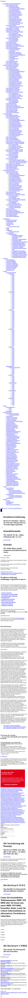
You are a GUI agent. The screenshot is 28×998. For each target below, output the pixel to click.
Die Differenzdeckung (11, 42)
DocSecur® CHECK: (6, 963)
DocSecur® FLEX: (5, 979)
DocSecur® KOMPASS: (6, 965)
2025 (13, 276)
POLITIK (11, 375)
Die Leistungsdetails (13, 33)
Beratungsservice (10, 270)
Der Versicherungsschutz (12, 47)
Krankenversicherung (11, 450)
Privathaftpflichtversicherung (12, 464)
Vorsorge (11, 309)
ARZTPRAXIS (12, 382)
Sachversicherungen (10, 475)
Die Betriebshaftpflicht (14, 7)
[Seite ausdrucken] (1, 995)
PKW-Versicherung (10, 462)
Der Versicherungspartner (12, 61)
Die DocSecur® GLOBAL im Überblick (15, 194)
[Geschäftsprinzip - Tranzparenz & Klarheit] (4, 756)
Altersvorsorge (9, 416)
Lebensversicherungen (11, 454)
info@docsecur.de (17, 508)
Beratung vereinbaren (11, 784)
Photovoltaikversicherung (12, 461)
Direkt (7, 229)
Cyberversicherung (7, 113)
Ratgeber (17, 573)
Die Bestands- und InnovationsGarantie (15, 142)
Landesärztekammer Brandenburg (19, 241)
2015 (13, 286)
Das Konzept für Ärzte (14, 226)
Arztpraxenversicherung (11, 418)
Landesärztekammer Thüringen (19, 256)
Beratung (5, 258)
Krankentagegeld (10, 448)
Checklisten (24, 992)
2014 (13, 288)
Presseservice (9, 411)
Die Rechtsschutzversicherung (16, 22)
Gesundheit (11, 291)
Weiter (2, 826)
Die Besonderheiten (13, 40)
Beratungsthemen (10, 259)
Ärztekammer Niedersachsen (18, 245)
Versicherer (11, 60)
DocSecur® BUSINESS (12, 266)
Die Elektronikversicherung (15, 19)
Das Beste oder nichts (14, 231)
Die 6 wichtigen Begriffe (12, 138)
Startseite (3, 992)
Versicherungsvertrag (14, 49)
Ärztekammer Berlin (16, 240)
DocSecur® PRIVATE (11, 267)
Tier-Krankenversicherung (12, 477)
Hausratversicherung (11, 444)
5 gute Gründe (9, 222)
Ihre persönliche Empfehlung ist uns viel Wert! (14, 728)
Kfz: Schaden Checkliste (14, 490)
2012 (13, 290)
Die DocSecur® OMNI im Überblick (14, 31)
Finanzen (11, 347)
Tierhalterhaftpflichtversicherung (13, 479)
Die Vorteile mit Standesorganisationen (15, 45)
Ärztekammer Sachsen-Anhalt (19, 253)
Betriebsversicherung (11, 430)
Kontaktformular (10, 502)
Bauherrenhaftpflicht (11, 423)
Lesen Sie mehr (6, 539)
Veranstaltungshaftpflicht (12, 481)
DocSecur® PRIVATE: (6, 973)
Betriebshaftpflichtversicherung (13, 431)
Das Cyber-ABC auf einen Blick (13, 140)
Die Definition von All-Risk (12, 29)
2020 (13, 356)
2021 (13, 281)
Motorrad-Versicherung (11, 456)
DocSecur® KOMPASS (11, 263)
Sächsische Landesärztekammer (19, 252)
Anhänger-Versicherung (11, 417)
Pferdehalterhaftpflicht (11, 458)
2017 (13, 284)
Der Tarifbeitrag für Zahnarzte (16, 35)
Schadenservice (9, 489)
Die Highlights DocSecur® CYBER (14, 149)
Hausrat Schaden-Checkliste (15, 491)
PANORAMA (12, 390)
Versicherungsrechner (14, 415)
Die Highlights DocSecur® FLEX (14, 98)
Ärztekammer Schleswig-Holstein (19, 254)
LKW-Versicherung (10, 453)
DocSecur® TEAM (10, 268)
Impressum (7, 992)
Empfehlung (9, 503)
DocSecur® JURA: (5, 982)
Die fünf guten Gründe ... (12, 43)
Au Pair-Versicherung (6, 592)
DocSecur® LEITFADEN (12, 265)
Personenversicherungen (11, 457)
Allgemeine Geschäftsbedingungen (17, 54)
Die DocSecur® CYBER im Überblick (15, 143)
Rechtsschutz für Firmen (11, 467)
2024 (13, 277)
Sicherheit (11, 329)
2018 (13, 282)
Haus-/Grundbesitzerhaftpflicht (13, 443)
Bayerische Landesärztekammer (19, 239)
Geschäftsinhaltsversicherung (13, 436)
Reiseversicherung (10, 470)
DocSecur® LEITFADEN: (7, 968)
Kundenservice (9, 494)
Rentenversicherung (10, 471)
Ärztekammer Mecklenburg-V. (19, 244)
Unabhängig (9, 230)
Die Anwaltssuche (10, 208)
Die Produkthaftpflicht (14, 10)
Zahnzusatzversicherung (7, 603)
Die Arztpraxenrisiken (11, 25)
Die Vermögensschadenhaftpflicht (16, 8)
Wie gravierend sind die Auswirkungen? (18, 161)
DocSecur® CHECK (11, 262)
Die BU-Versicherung (14, 16)
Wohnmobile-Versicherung (12, 484)
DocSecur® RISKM (11, 261)
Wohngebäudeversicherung (12, 482)
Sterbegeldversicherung (11, 476)
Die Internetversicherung (14, 21)
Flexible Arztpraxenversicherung (10, 65)
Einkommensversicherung (12, 432)
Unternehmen (6, 218)
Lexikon (19, 992)
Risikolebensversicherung (12, 473)
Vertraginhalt (12, 57)
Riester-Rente (9, 472)
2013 (13, 289)
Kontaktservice (9, 498)
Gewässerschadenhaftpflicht (12, 438)
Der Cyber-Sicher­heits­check (12, 139)
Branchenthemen (10, 366)
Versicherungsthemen (11, 272)
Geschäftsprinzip (10, 224)
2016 (13, 285)
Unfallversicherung (10, 480)
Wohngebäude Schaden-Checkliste (17, 493)
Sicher (7, 227)
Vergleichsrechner (7, 412)
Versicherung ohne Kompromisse (16, 26)
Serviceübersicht (10, 488)
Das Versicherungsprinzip (12, 4)
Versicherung (12, 51)
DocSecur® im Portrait (11, 220)
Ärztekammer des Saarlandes (18, 250)
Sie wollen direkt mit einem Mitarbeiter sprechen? (15, 726)
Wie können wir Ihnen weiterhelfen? (12, 725)
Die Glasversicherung (14, 17)
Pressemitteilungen (10, 407)
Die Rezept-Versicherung (15, 11)
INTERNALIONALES (14, 367)
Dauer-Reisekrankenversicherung (9, 596)
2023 (13, 279)
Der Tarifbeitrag (12, 197)
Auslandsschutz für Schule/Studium (14, 421)
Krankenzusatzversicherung (12, 452)
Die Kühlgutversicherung (15, 12)
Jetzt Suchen (4, 837)
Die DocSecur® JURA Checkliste (14, 204)
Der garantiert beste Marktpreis (13, 44)
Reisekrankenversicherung (12, 468)
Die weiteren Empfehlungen (12, 63)
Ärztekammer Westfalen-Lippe (19, 257)
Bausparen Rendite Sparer (12, 427)
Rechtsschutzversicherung (9, 170)
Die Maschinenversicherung (15, 20)
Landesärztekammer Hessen (18, 243)
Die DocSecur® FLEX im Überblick (14, 92)
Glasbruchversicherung (11, 439)
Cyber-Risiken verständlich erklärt (17, 160)
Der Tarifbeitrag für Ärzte (15, 34)
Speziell (8, 225)
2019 (13, 318)
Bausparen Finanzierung (11, 426)
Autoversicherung (10, 422)
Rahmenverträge (13, 234)
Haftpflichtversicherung (11, 441)
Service (5, 486)
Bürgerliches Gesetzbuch (15, 52)
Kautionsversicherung (11, 447)
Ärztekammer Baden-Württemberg (17, 237)
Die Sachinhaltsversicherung (15, 13)
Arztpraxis (11, 274)
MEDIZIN (11, 398)
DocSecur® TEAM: (5, 974)
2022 (13, 280)
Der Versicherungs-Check (12, 6)
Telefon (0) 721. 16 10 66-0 (7, 508)
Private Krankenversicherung (13, 463)
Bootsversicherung (10, 434)
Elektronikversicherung (11, 435)
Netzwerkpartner (10, 232)
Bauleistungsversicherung (12, 425)
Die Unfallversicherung (14, 24)
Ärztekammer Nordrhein (17, 247)
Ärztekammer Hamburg (17, 235)
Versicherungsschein (13, 58)
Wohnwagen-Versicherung (12, 485)
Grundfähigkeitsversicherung (12, 440)
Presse (4, 406)
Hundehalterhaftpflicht (11, 445)
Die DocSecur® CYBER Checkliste (14, 151)
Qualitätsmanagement (11, 221)
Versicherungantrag (13, 56)
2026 (13, 275)
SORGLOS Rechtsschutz (15, 207)
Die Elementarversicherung (15, 15)
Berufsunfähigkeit (10, 429)
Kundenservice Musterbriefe (15, 497)
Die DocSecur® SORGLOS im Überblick (16, 199)
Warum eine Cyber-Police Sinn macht (17, 162)
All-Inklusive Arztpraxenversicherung (12, 3)
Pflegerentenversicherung (12, 459)
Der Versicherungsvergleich (12, 413)
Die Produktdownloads (14, 37)
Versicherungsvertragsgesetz (15, 53)
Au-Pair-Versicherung (11, 420)
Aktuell (5, 271)
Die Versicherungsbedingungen (13, 48)
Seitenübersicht (13, 992)
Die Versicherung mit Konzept (13, 30)
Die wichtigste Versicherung (12, 28)
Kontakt (5, 499)
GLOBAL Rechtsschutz (14, 206)
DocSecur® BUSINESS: (6, 970)
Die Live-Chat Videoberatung (13, 504)
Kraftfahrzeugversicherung (12, 449)
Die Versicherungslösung (12, 38)
